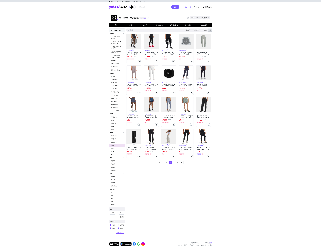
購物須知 (192, 245)
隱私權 (204, 245)
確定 (122, 216)
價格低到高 (196, 30)
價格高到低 (204, 30)
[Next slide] (140, 41)
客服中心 (179, 245)
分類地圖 (210, 245)
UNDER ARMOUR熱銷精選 (199, 18)
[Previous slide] (127, 41)
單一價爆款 (188, 25)
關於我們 (186, 245)
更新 (210, 243)
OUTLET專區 (203, 25)
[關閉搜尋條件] (134, 7)
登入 (186, 7)
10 (185, 162)
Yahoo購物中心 (118, 7)
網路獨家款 (159, 25)
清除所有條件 (120, 232)
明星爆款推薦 (174, 25)
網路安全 (198, 245)
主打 (116, 25)
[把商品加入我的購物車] (139, 61)
